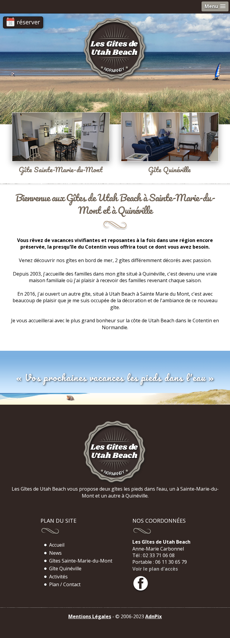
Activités (58, 576)
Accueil (56, 545)
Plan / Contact (65, 584)
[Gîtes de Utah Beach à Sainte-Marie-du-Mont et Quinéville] (115, 80)
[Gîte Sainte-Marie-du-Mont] (57, 127)
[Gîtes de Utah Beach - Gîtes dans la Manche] (115, 483)
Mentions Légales (89, 616)
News (55, 553)
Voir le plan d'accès (155, 569)
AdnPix (153, 616)
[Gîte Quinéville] (172, 127)
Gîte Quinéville (65, 568)
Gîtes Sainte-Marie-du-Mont (80, 560)
